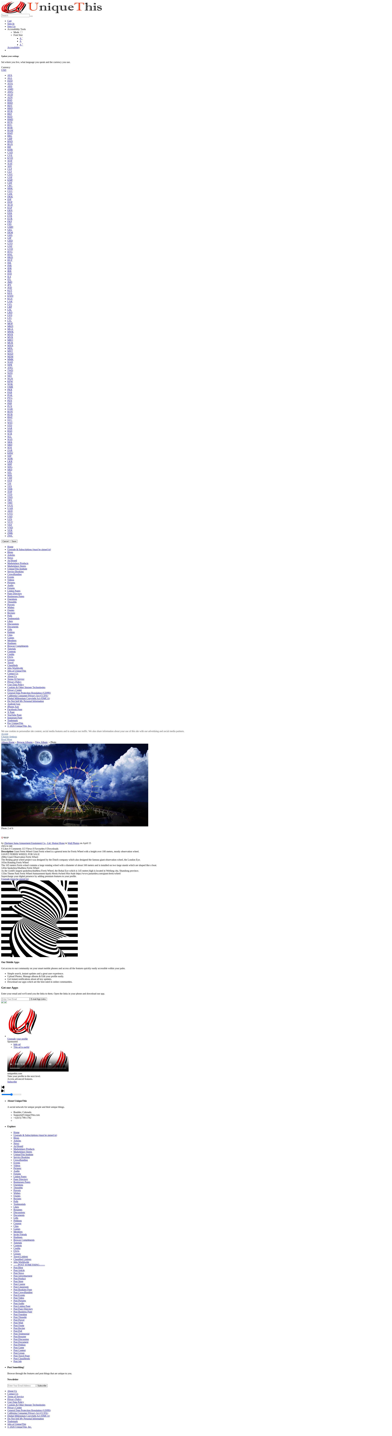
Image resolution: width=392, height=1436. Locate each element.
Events (16, 1162)
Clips (16, 1226)
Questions (18, 1185)
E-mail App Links (38, 999)
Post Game (18, 1347)
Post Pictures (19, 1300)
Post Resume (19, 1336)
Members (18, 1231)
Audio (16, 1171)
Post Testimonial (21, 1333)
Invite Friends (20, 1234)
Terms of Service (15, 1396)
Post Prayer (18, 1320)
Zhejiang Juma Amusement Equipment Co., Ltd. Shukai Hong (34, 843)
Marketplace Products (23, 1149)
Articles (17, 1140)
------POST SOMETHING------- (29, 1264)
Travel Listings (20, 1256)
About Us (12, 1391)
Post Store (18, 1281)
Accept (4, 734)
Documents (18, 1215)
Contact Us (12, 1393)
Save (14, 541)
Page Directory (20, 1179)
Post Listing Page (21, 1306)
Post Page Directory (23, 1309)
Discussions (19, 1212)
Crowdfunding (20, 1160)
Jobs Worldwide (21, 1262)
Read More (6, 739)
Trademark (12, 1421)
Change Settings (9, 736)
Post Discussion (21, 1339)
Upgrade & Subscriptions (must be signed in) (35, 1135)
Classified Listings (22, 1259)
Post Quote (18, 1325)
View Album (41, 742)
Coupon (17, 1223)
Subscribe (12, 1081)
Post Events (19, 1295)
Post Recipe (19, 1328)
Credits (16, 1248)
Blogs (16, 1138)
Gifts (15, 1218)
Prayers (17, 1190)
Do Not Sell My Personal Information (25, 1418)
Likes (16, 1207)
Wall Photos (73, 843)
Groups (17, 1253)
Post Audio (18, 1303)
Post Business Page (22, 1311)
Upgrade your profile (17, 1039)
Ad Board (18, 1146)
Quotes (16, 1196)
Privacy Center (14, 1407)
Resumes (17, 1209)
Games (16, 1229)
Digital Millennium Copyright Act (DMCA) (28, 1416)
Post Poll (17, 1331)
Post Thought (19, 1317)
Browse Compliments (23, 1240)
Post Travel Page (21, 1355)
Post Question (20, 1314)
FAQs (16, 1251)
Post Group (18, 1353)
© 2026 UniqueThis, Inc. (19, 1427)
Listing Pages (19, 1176)
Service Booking (21, 1157)
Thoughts (18, 1187)
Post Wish (18, 1322)
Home (16, 1132)
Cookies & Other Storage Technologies (26, 1405)
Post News (18, 1273)
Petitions (17, 1220)
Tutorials (17, 1242)
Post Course (19, 1284)
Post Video (18, 1298)
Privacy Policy (14, 1399)
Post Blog (18, 1267)
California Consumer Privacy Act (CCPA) (27, 1413)
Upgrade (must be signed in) (15, 879)
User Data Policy (15, 1402)
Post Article (19, 1270)
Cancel (5, 541)
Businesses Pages (21, 1182)
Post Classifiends (21, 1358)
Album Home (8, 742)
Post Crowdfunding (22, 1292)
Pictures (17, 1168)
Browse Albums (25, 742)
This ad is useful (21, 1047)
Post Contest (19, 1350)
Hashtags (17, 1237)
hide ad (17, 1044)
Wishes (16, 1193)
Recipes (17, 1198)
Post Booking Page (22, 1289)
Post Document (20, 1342)
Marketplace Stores (22, 1151)
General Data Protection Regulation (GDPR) (29, 1410)
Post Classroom (20, 1287)
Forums (17, 1173)
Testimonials (19, 1204)
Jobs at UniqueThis (16, 1424)
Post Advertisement (22, 1276)
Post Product (19, 1278)
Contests (17, 1245)
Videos (16, 1165)
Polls (15, 1201)
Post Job (17, 1361)
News (16, 1143)
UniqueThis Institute (23, 1154)
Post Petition (19, 1344)
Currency (5, 67)
